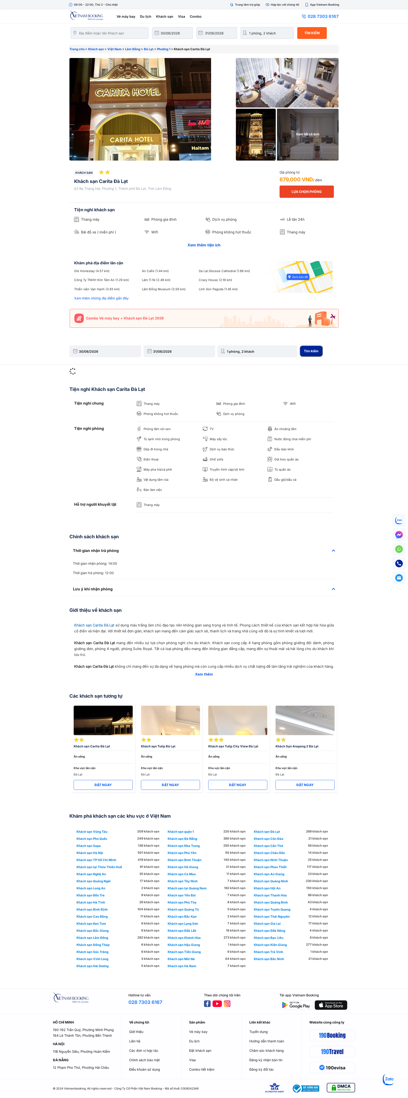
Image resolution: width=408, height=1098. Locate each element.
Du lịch (145, 16)
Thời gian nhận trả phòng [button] (96, 551)
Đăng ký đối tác (261, 1069)
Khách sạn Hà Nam (182, 966)
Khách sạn (164, 16)
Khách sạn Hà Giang (183, 867)
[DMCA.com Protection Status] (341, 1088)
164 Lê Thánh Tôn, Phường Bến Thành (82, 1035)
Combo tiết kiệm (201, 1069)
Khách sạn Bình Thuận (184, 860)
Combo (196, 16)
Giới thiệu (136, 1032)
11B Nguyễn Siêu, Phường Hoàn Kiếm (81, 1051)
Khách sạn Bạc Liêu (268, 938)
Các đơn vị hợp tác (143, 1050)
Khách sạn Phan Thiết (270, 867)
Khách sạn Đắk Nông (269, 930)
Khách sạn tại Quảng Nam (187, 888)
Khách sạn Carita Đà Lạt (94, 625)
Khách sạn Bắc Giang (92, 930)
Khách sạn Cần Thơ (268, 846)
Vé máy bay (126, 16)
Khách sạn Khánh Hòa (184, 938)
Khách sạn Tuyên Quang (272, 909)
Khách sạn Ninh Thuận (271, 860)
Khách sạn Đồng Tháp (93, 945)
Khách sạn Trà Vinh (268, 952)
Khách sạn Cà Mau (182, 874)
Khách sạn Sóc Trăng (92, 952)
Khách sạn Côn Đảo (268, 839)
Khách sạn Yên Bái (182, 895)
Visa (181, 16)
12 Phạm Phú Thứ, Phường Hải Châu (81, 1067)
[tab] (204, 551)
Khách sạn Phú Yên (182, 853)
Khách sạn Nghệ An (91, 874)
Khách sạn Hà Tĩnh (90, 902)
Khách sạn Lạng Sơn (183, 923)
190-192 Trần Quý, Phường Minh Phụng (83, 1030)
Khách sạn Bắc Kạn (182, 916)
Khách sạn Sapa (88, 846)
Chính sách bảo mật (144, 1060)
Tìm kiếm (312, 33)
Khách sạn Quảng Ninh (271, 881)
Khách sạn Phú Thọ (182, 902)
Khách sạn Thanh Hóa (270, 895)
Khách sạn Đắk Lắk (182, 930)
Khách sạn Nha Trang (184, 846)
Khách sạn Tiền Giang (184, 952)
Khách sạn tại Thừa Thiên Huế (99, 867)
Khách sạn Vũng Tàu (91, 831)
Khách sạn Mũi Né (181, 959)
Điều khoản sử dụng (144, 1069)
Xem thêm (204, 674)
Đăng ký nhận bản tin (265, 1060)
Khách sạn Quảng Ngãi (93, 881)
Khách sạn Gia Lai (267, 923)
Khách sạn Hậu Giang (184, 945)
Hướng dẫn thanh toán (266, 1041)
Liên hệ (134, 1041)
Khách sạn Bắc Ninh (269, 959)
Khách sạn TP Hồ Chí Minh (96, 860)
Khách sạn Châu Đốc (269, 853)
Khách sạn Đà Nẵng (182, 839)
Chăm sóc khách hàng (266, 1050)
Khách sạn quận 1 (181, 831)
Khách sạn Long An (90, 888)
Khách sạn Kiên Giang (270, 945)
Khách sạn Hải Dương (92, 966)
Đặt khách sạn (200, 1050)
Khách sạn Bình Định (92, 909)
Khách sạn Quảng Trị (183, 909)
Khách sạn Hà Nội (89, 853)
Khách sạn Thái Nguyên (272, 916)
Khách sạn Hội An (267, 888)
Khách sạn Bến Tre (90, 895)
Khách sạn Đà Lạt (267, 831)
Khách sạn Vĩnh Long (92, 959)
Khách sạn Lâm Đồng (92, 938)
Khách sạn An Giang (269, 874)
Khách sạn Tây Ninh (183, 881)
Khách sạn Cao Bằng (92, 916)
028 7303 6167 (323, 16)
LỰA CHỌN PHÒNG (307, 192)
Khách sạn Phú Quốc (91, 839)
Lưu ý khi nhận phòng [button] (93, 589)
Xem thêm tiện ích (204, 245)
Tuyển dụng (258, 1032)
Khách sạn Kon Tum (91, 923)
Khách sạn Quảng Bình (271, 902)
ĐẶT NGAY (103, 785)
